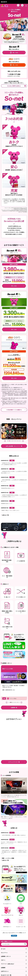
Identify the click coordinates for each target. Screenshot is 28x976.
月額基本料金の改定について (7, 488)
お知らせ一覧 (5, 515)
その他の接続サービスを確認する (14, 409)
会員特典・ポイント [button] (6, 956)
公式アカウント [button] (5, 971)
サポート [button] (3, 960)
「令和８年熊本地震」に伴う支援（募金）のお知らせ (13, 835)
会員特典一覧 (14, 707)
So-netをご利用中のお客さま (14, 86)
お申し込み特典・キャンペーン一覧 (14, 446)
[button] (26, 5)
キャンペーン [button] (4, 952)
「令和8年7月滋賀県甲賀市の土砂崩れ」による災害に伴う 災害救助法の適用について (14, 495)
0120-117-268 (15, 74)
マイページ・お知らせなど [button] (7, 964)
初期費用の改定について (6, 503)
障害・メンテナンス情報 (8, 858)
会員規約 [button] (3, 967)
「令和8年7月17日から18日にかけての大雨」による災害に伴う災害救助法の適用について (14, 463)
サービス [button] (3, 949)
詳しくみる (15, 52)
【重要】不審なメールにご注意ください (10, 510)
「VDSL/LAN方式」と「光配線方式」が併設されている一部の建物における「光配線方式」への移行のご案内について (14, 852)
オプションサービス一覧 (14, 762)
